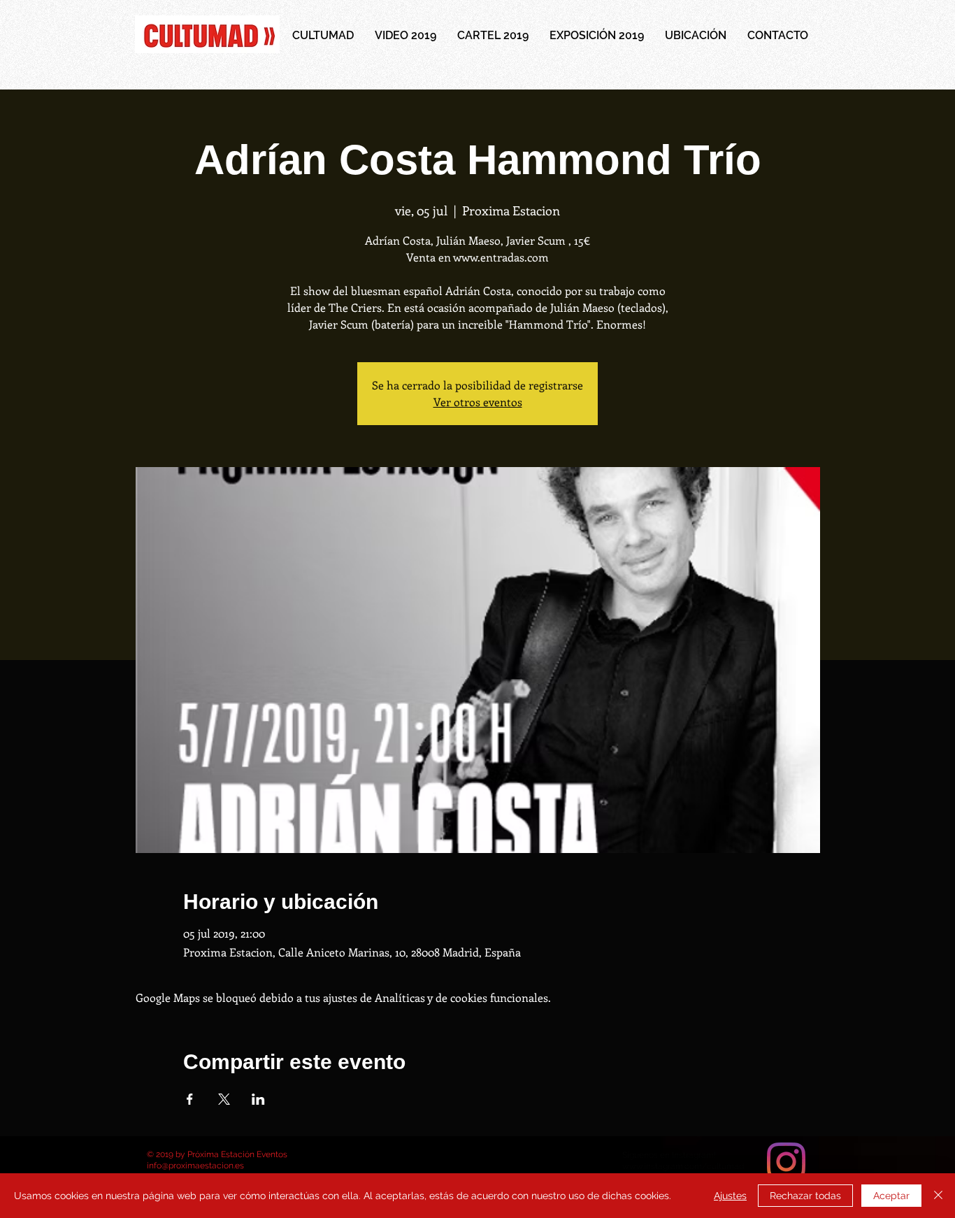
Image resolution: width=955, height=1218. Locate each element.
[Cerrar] (938, 1195)
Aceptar (891, 1195)
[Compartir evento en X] (224, 1099)
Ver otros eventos (477, 401)
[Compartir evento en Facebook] (189, 1099)
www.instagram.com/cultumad (683, 1166)
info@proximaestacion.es (195, 1165)
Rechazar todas (805, 1195)
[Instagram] (786, 1161)
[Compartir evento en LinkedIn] (258, 1099)
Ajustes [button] (730, 1195)
